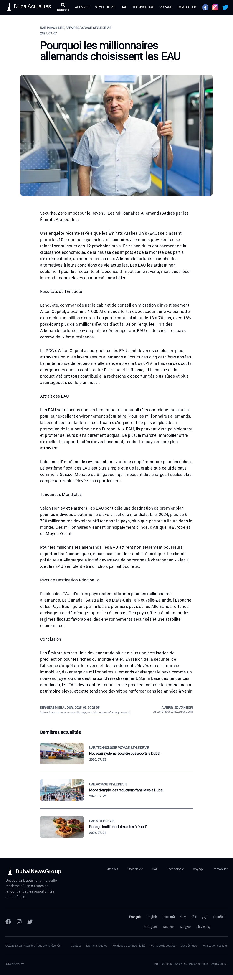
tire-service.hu (192, 964)
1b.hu (206, 964)
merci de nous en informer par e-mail (108, 712)
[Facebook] (8, 921)
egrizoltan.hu (219, 964)
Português (150, 927)
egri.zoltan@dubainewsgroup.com (173, 711)
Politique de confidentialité (128, 945)
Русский (168, 917)
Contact (76, 945)
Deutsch (169, 927)
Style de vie (105, 7)
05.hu (169, 964)
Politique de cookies (163, 945)
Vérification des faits (215, 945)
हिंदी (194, 917)
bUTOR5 (159, 964)
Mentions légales (96, 945)
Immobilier (186, 7)
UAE (124, 7)
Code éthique (189, 945)
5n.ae (178, 964)
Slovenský (203, 927)
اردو (205, 917)
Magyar (185, 927)
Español (218, 917)
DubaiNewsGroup (38, 871)
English (152, 917)
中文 (183, 917)
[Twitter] (30, 921)
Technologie (143, 7)
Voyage (166, 7)
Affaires (82, 7)
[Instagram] (19, 921)
